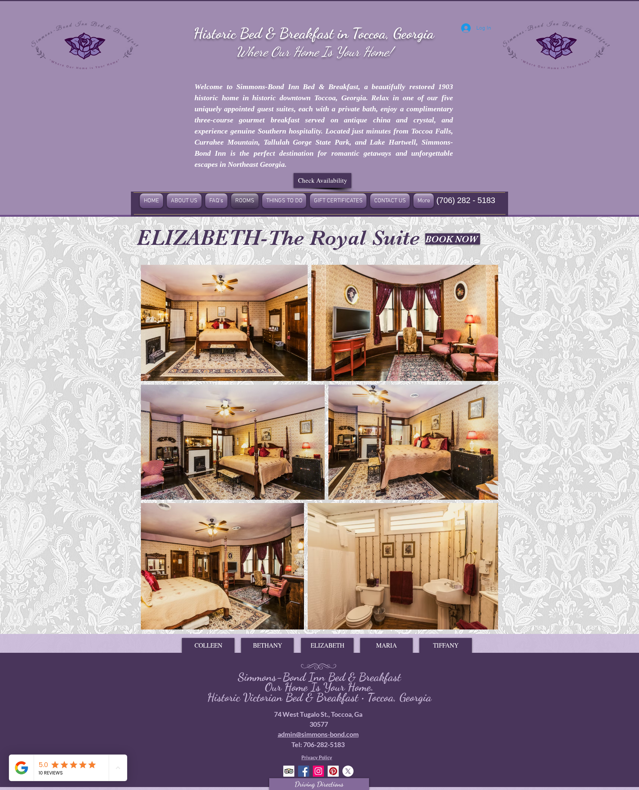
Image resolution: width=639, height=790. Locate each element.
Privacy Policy (316, 757)
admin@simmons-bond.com (318, 734)
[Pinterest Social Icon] (333, 771)
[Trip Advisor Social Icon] (288, 771)
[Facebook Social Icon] (303, 771)
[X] (348, 771)
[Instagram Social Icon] (318, 771)
